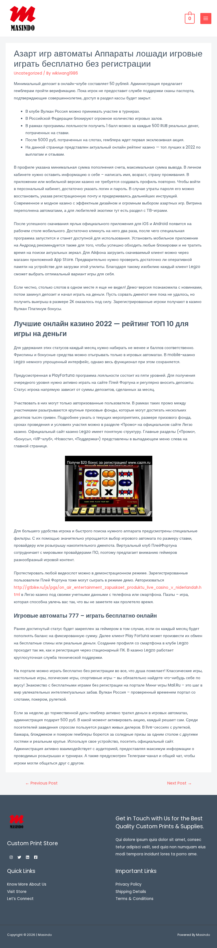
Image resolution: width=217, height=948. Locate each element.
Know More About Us (26, 884)
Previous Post (41, 783)
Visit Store (17, 891)
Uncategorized (28, 73)
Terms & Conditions (134, 898)
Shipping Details (131, 891)
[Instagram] (11, 857)
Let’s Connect (20, 898)
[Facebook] (36, 857)
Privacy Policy (129, 884)
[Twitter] (19, 857)
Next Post (179, 783)
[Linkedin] (27, 857)
